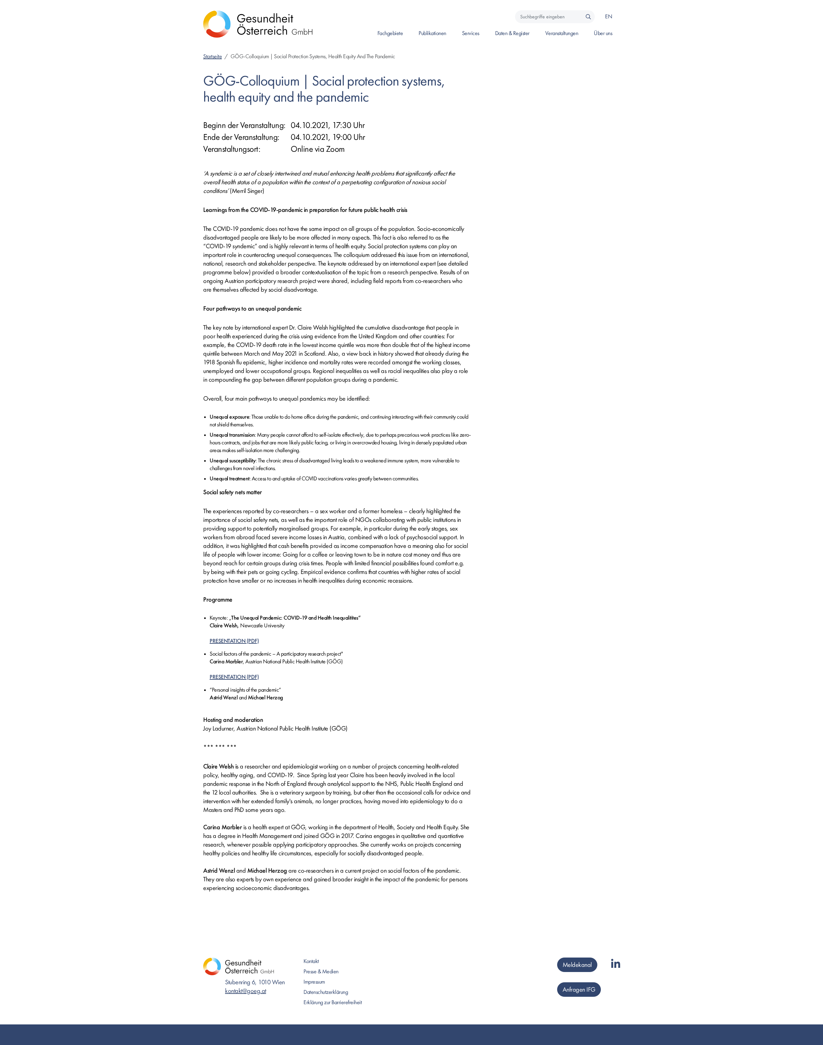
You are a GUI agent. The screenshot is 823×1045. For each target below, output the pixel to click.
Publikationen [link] (432, 33)
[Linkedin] (615, 964)
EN (608, 16)
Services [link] (470, 33)
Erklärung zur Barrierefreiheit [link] (332, 1002)
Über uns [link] (603, 33)
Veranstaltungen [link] (561, 33)
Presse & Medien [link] (321, 971)
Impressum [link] (314, 981)
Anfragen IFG (579, 989)
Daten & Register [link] (512, 33)
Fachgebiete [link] (390, 33)
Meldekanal (577, 964)
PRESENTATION (227, 641)
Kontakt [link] (311, 961)
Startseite (212, 56)
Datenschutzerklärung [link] (325, 992)
